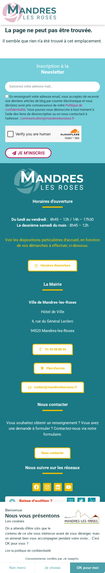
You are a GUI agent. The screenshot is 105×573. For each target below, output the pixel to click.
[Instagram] (47, 487)
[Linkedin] (58, 487)
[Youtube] (68, 487)
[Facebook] (36, 487)
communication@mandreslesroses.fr (47, 118)
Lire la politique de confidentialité (28, 551)
